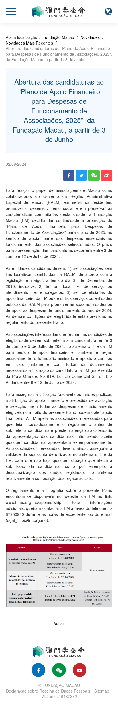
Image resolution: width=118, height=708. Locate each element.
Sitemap (101, 691)
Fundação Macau (58, 37)
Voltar (59, 623)
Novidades (90, 37)
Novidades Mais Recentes (29, 43)
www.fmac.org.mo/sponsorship (33, 502)
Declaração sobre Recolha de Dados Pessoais (48, 691)
